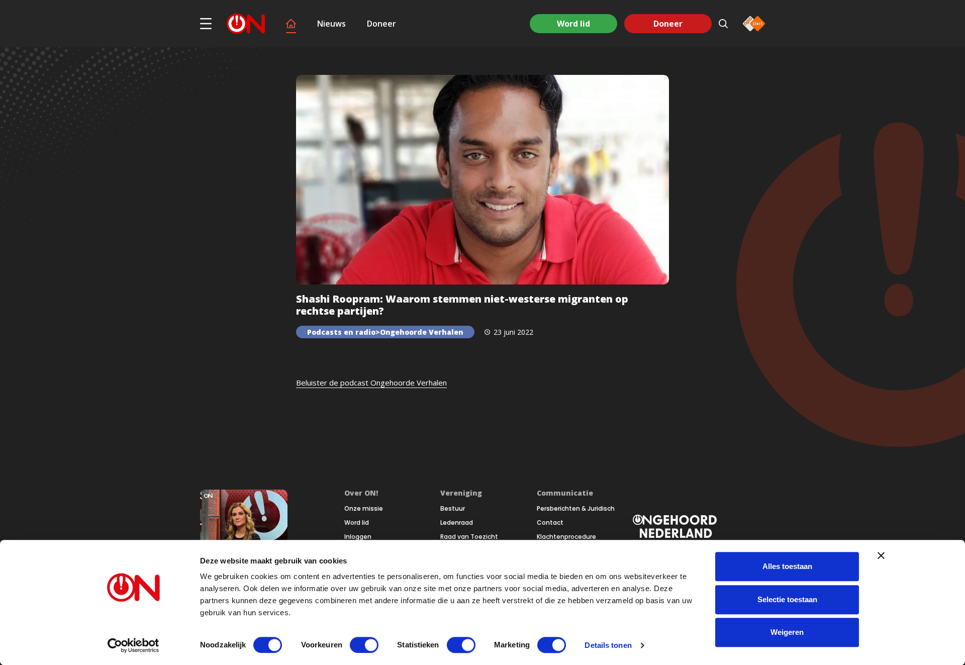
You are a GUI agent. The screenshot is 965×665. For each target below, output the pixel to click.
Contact (550, 523)
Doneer (381, 24)
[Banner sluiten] (881, 555)
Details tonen (608, 645)
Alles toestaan (787, 566)
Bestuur (452, 509)
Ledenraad (456, 523)
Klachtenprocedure (566, 537)
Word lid (573, 23)
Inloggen (357, 537)
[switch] (364, 645)
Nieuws (331, 24)
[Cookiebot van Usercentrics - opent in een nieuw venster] (133, 645)
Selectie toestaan (787, 599)
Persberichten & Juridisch (576, 509)
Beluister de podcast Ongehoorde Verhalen (371, 382)
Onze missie (363, 509)
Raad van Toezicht (469, 537)
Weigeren (787, 632)
